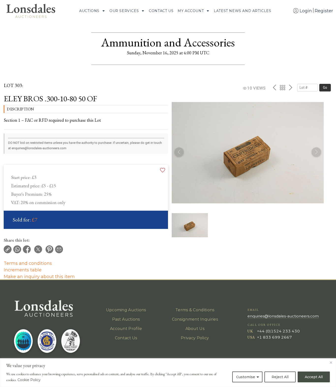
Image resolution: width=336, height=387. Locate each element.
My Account (191, 11)
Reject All (280, 377)
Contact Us (161, 11)
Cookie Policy (29, 380)
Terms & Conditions (194, 310)
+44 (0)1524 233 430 (278, 331)
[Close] (331, 362)
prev (274, 87)
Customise (245, 377)
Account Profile (126, 328)
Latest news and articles (242, 11)
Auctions (89, 11)
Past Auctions (126, 319)
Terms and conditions (28, 263)
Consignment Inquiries (195, 319)
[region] (168, 372)
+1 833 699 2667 (274, 337)
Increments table (23, 270)
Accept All (314, 377)
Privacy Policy (195, 338)
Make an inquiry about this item (39, 276)
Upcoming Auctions (126, 310)
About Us (194, 328)
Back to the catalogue (282, 88)
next (291, 87)
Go (325, 87)
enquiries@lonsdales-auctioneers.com (283, 316)
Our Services (124, 11)
